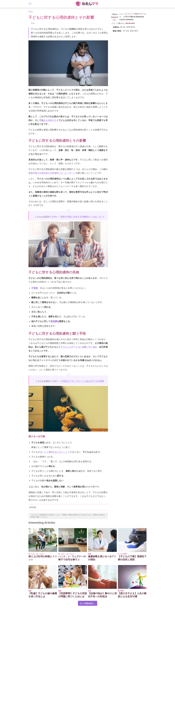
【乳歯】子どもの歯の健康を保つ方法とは (42, 595)
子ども (30, 11)
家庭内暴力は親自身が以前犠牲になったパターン (52, 173)
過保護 (54, 321)
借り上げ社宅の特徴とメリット (42, 558)
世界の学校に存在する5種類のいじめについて (82, 216)
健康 (89, 554)
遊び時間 (121, 591)
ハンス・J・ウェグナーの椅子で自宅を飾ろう (72, 558)
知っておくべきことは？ (36, 554)
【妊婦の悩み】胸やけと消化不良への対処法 (102, 595)
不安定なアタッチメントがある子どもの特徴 (82, 381)
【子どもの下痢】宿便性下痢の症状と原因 (132, 558)
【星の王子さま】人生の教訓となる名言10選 (132, 595)
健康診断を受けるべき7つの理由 (102, 558)
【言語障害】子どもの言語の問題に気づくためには (72, 595)
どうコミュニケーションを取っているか (77, 347)
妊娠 (89, 591)
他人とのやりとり (49, 120)
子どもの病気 (122, 554)
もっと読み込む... (87, 603)
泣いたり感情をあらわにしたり (55, 452)
